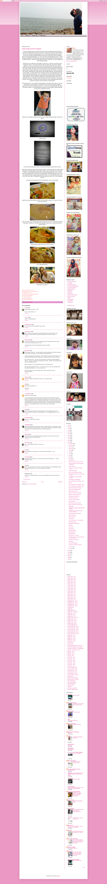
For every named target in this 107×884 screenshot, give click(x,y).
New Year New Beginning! (72, 848)
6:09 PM (26, 405)
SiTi (25, 465)
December (71, 443)
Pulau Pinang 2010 (71, 680)
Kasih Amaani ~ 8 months (74, 535)
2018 (69, 430)
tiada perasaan (72, 460)
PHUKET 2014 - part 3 (72, 619)
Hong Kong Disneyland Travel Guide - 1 (75, 645)
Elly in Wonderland (72, 760)
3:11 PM (26, 313)
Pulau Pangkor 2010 (72, 683)
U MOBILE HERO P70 (72, 281)
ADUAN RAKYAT (72, 533)
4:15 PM (26, 346)
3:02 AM (26, 445)
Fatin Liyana (70, 851)
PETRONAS (70, 283)
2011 (69, 442)
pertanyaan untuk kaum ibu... (74, 496)
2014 (69, 437)
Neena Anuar (70, 825)
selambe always (71, 786)
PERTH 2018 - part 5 (72, 597)
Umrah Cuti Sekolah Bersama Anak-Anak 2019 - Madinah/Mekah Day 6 (78, 810)
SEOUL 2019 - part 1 (72, 576)
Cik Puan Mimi (71, 808)
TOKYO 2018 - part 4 (72, 588)
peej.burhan (70, 778)
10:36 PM (26, 420)
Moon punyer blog (72, 723)
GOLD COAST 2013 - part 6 (73, 633)
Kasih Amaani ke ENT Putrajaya (31, 49)
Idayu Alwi (70, 694)
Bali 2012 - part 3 (71, 652)
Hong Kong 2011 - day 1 (72, 668)
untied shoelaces (71, 749)
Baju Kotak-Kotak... (72, 531)
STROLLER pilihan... (73, 530)
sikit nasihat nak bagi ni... (74, 497)
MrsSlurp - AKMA (71, 847)
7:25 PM (26, 413)
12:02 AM (26, 438)
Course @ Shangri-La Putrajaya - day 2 (76, 484)
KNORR (69, 297)
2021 (69, 425)
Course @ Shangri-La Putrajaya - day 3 (76, 481)
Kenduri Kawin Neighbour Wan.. (75, 489)
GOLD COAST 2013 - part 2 (73, 627)
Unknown (27, 377)
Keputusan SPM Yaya (77, 724)
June (70, 453)
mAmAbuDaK (27, 424)
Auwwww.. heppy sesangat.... (74, 499)
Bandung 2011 (70, 676)
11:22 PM (26, 430)
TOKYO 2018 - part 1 (72, 583)
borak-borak (71, 526)
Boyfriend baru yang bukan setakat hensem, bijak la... (75, 511)
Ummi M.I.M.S (27, 417)
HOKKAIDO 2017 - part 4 (72, 604)
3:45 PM (26, 327)
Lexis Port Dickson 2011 (72, 667)
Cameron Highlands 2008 (73, 689)
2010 (69, 550)
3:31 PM (26, 320)
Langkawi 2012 (71, 644)
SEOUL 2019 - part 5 (72, 582)
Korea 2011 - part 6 (71, 664)
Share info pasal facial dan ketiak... (75, 472)
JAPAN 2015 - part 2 (72, 614)
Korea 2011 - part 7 (71, 666)
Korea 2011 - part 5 (71, 663)
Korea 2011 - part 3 (71, 660)
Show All (84, 867)
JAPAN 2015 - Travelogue (73, 611)
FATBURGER (70, 302)
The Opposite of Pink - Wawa (74, 769)
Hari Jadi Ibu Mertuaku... (73, 543)
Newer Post (24, 481)
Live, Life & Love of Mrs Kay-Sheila (75, 752)
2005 (69, 559)
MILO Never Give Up (72, 284)
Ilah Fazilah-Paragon (72, 702)
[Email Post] (34, 302)
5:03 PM (26, 469)
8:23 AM (26, 461)
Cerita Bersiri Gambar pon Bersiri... (75, 544)
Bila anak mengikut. (76, 779)
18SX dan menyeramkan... (74, 539)
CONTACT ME (34, 35)
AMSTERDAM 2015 (71, 610)
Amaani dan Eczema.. (73, 470)
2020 (69, 426)
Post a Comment (26, 479)
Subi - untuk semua (76, 712)
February (71, 546)
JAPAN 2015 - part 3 (72, 616)
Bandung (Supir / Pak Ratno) (73, 679)
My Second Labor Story (77, 860)
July (70, 451)
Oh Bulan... (71, 525)
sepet (69, 735)
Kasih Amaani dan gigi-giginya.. (75, 479)
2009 (69, 552)
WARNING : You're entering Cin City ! (75, 773)
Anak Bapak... (71, 506)
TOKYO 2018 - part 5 (72, 589)
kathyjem (70, 830)
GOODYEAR (70, 293)
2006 (69, 557)
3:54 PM (26, 476)
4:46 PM (26, 389)
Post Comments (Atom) (31, 483)
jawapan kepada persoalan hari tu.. (75, 487)
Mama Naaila (27, 339)
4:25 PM (26, 380)
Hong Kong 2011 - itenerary (73, 674)
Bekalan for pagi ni (76, 695)
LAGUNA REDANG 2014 (72, 624)
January (70, 548)
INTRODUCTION (71, 305)
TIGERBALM (70, 290)
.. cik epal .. (70, 816)
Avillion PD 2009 (71, 685)
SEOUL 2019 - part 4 (72, 580)
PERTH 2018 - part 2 (72, 592)
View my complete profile (71, 61)
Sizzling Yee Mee (72, 516)
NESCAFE (70, 291)
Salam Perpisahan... (73, 515)
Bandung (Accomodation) (73, 677)
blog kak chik (71, 711)
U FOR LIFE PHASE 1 (72, 287)
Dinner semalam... (72, 466)
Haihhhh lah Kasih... (73, 521)
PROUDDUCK (70, 748)
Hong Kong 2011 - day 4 (72, 673)
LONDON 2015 (71, 607)
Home (22, 35)
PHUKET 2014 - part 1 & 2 (73, 617)
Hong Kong (71, 541)
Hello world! (70, 745)
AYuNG (26, 307)
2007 (69, 555)
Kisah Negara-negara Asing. (73, 720)
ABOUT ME (27, 35)
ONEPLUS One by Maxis (72, 294)
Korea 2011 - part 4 (71, 661)
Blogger (58, 875)
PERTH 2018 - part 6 (72, 598)
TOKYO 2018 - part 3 (72, 586)
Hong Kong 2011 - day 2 (72, 670)
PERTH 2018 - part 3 (72, 594)
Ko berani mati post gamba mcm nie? (76, 461)
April (70, 456)
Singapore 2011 (71, 655)
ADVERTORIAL (42, 35)
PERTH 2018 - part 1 (72, 591)
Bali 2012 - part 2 (71, 651)
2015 (69, 435)
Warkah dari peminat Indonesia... (75, 502)
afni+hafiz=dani (28, 324)
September (71, 448)
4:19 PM (26, 373)
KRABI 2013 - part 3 (71, 638)
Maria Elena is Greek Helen (73, 731)
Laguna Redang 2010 (72, 682)
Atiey (26, 409)
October (70, 446)
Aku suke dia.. (71, 528)
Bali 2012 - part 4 (71, 654)
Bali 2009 (69, 686)
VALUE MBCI (70, 300)
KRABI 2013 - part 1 (71, 635)
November (71, 445)
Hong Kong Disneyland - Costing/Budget (75, 648)
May (70, 455)
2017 (69, 431)
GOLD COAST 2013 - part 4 (73, 630)
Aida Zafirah (27, 442)
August (70, 450)
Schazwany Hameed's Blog (73, 859)
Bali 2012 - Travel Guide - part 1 (74, 649)
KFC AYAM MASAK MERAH (73, 286)
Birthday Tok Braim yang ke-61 (75, 494)
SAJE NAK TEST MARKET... (74, 523)
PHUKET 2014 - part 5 (72, 622)
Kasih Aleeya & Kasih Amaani (74, 791)
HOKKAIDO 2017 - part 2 (72, 601)
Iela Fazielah (27, 456)
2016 (69, 433)
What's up (69, 732)
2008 (69, 553)
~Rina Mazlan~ (28, 331)
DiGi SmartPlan (71, 299)
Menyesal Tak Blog (71, 770)
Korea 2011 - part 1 (71, 657)
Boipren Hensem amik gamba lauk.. (76, 504)
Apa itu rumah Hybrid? (77, 753)
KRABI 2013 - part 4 (71, 639)
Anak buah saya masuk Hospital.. (75, 492)
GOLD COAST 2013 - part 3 (73, 629)
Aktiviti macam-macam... (73, 491)
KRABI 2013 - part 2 (71, 636)
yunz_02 (26, 317)
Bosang (70, 482)
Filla (26, 449)
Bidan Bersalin (71, 799)
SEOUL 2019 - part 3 (72, 579)
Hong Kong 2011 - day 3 (72, 671)
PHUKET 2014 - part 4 (72, 620)
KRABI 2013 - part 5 (71, 641)
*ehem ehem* (71, 518)
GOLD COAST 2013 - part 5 (73, 632)
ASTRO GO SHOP (71, 296)
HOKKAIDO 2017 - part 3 (72, 602)
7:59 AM (26, 453)
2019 (69, 428)
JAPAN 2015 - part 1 (72, 613)
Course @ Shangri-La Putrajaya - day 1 (76, 486)
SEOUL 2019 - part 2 (72, 578)
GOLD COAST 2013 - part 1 (73, 626)
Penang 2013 (70, 642)
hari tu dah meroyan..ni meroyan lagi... (76, 520)
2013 (69, 438)
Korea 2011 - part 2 (71, 658)
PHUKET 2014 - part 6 (72, 623)
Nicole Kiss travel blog (72, 838)
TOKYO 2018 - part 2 (72, 585)
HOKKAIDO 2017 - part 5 (72, 605)
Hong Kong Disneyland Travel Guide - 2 (75, 646)
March (70, 458)
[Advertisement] (44, 41)
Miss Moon (27, 350)
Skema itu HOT (71, 744)
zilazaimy (27, 434)
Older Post (60, 481)
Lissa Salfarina (28, 393)
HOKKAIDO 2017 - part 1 (72, 600)
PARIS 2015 (70, 608)
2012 (69, 440)
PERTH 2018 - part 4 (72, 595)
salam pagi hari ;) (72, 501)
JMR (26, 384)
